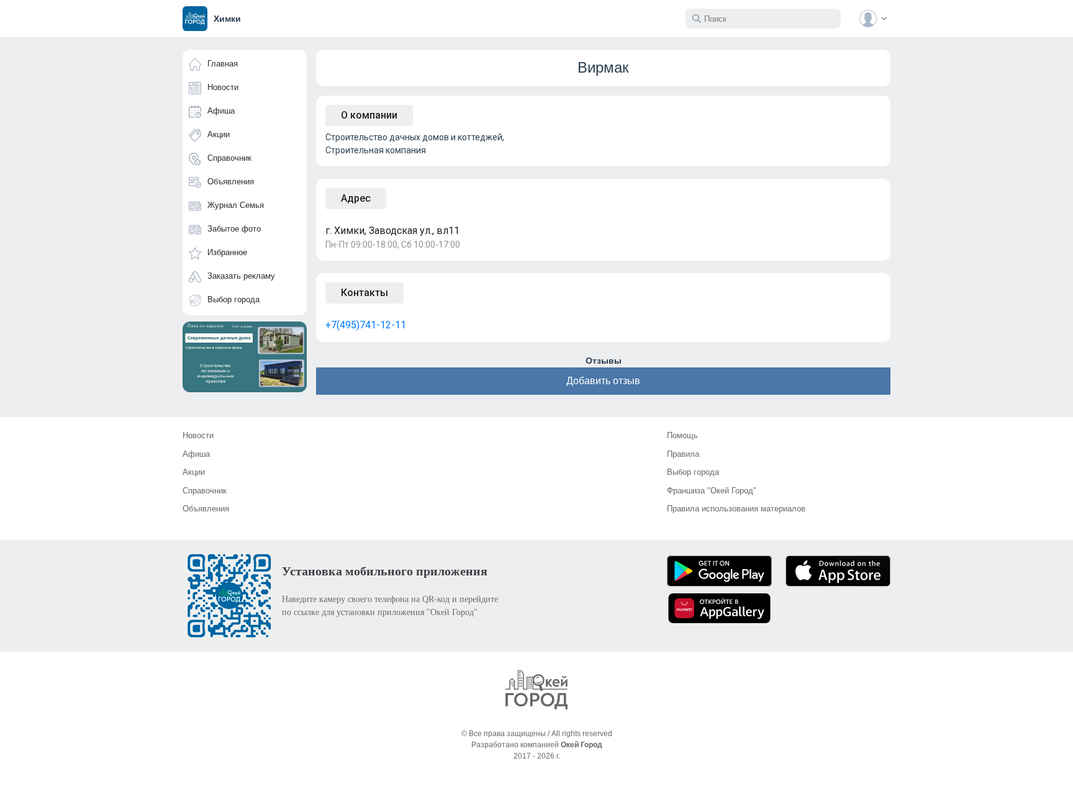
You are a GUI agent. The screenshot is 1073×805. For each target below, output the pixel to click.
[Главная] (536, 689)
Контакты (364, 293)
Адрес (356, 198)
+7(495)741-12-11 (365, 325)
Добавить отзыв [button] (603, 381)
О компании (369, 115)
